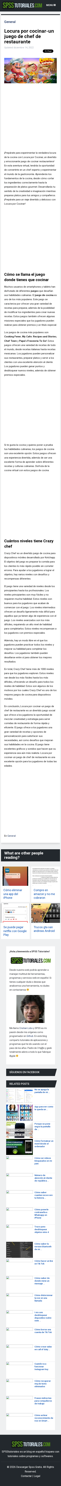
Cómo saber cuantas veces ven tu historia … (43, 1195)
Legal (37, 1476)
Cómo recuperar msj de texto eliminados (42, 1384)
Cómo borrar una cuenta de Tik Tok (43, 1330)
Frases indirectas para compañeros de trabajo (43, 1401)
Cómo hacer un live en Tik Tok (43, 1262)
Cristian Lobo (26, 1028)
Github (30, 1036)
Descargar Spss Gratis (29, 1467)
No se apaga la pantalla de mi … (42, 1090)
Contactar (26, 1476)
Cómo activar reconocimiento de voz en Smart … (43, 1418)
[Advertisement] (30, 118)
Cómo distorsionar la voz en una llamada (43, 1298)
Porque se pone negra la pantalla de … (42, 1127)
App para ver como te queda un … (43, 1108)
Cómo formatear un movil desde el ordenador (43, 1144)
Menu (50, 5)
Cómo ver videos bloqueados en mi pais (43, 1161)
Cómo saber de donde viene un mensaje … (42, 1281)
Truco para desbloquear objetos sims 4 (41, 1229)
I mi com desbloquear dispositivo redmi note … (42, 1316)
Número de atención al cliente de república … (43, 1178)
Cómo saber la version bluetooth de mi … (42, 1247)
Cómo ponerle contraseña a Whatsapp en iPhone (41, 1213)
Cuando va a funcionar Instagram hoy (41, 1367)
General (10, 22)
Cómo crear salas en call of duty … (43, 1348)
